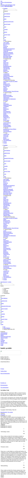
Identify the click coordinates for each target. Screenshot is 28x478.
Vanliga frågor (4, 371)
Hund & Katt (6, 139)
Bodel (4, 102)
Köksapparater (6, 67)
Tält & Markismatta (7, 50)
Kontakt (5, 142)
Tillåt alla (3, 424)
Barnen (4, 137)
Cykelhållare (6, 106)
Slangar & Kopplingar (8, 96)
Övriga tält (5, 46)
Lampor (5, 87)
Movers (5, 107)
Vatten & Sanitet (6, 24)
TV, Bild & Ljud (6, 85)
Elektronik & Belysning (8, 21)
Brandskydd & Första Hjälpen (9, 129)
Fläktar (4, 82)
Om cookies (10, 412)
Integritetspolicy (4, 282)
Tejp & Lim (5, 135)
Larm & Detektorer (7, 131)
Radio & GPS (6, 86)
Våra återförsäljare (7, 140)
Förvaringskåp (6, 77)
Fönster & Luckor (7, 112)
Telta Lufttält (6, 42)
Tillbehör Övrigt (6, 55)
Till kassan (3, 414)
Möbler (4, 19)
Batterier (5, 90)
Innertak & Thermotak (8, 52)
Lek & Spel (5, 136)
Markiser (5, 47)
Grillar (4, 61)
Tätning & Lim (6, 117)
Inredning (5, 70)
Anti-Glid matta (6, 68)
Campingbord (6, 73)
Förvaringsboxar (6, 111)
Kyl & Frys (5, 65)
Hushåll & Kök (6, 16)
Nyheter (2, 368)
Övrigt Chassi (6, 120)
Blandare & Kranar (7, 95)
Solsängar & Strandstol (8, 76)
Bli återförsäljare (8, 2)
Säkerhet (5, 32)
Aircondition (6, 104)
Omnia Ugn (5, 63)
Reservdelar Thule (7, 57)
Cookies (9, 282)
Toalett (4, 94)
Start (4, 326)
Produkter (5, 8)
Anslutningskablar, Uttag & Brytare (10, 91)
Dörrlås (4, 113)
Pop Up (5, 45)
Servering (5, 60)
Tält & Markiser (6, 13)
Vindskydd (5, 51)
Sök (1, 1)
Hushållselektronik (7, 66)
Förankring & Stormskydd (9, 48)
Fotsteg (4, 110)
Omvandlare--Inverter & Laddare (10, 81)
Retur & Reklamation (5, 373)
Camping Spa (6, 134)
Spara (2, 476)
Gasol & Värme (6, 34)
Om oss (5, 141)
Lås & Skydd (6, 130)
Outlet (4, 40)
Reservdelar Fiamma (7, 56)
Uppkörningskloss (7, 126)
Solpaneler (5, 88)
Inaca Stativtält (6, 43)
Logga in (2, 2)
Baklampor (5, 115)
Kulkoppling (6, 109)
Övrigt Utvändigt (7, 125)
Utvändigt (5, 29)
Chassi (4, 26)
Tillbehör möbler (6, 78)
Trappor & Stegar (7, 122)
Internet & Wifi (6, 83)
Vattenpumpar (6, 97)
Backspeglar (6, 124)
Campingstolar (6, 75)
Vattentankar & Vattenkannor (9, 98)
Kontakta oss (3, 382)
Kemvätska (5, 100)
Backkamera (6, 116)
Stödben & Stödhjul (7, 105)
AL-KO (5, 118)
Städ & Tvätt (6, 71)
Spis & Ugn (5, 62)
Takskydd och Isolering (8, 53)
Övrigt (4, 37)
